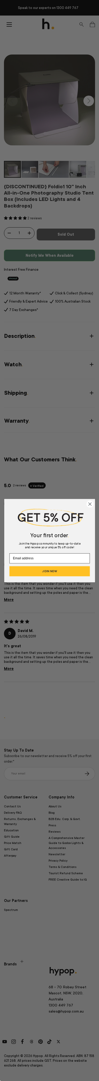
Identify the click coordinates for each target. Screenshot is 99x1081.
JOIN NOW (49, 571)
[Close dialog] (89, 503)
